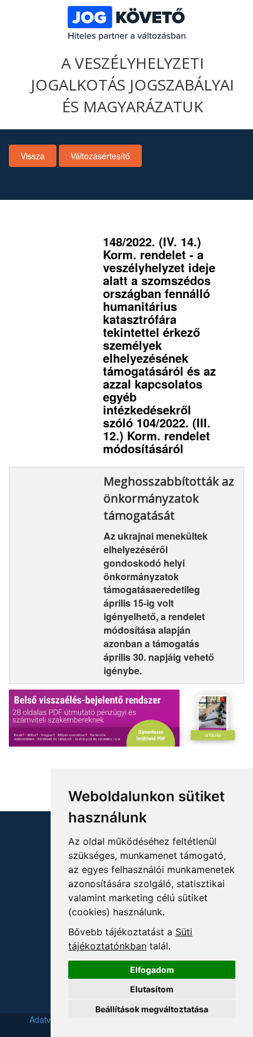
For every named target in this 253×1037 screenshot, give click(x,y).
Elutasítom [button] (152, 989)
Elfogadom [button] (152, 970)
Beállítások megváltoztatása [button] (151, 1009)
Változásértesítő (100, 156)
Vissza (33, 156)
